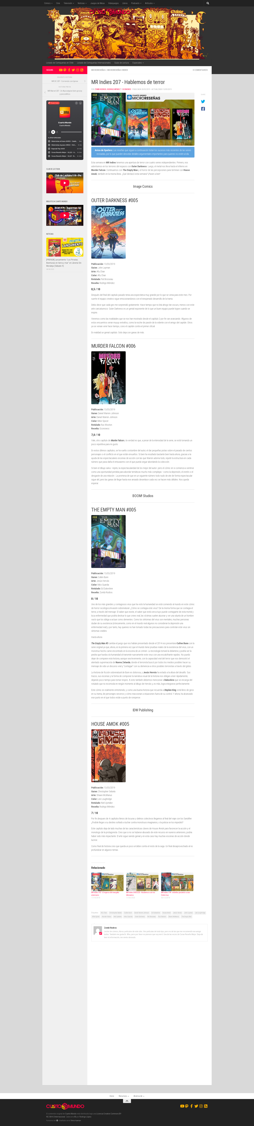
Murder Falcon (106, 917)
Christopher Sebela (115, 913)
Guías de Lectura (121, 63)
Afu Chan (104, 913)
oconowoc (126, 89)
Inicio (112, 1096)
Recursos (123, 1096)
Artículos (149, 3)
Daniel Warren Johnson (141, 913)
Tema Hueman (76, 1121)
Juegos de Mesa (97, 3)
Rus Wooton (162, 917)
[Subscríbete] (81, 70)
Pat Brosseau (151, 917)
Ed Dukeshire (155, 913)
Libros (125, 3)
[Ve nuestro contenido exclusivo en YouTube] (60, 70)
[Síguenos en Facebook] (69, 70)
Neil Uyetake (117, 917)
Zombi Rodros (100, 89)
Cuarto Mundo (70, 1114)
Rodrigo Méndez (114, 89)
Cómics (47, 3)
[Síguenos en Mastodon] (64, 70)
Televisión (68, 3)
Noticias (81, 3)
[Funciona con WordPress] (57, 1120)
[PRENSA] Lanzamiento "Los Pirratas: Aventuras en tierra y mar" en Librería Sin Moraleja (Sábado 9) (63, 262)
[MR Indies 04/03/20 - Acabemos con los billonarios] (142, 882)
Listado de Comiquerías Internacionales (94, 63)
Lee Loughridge (200, 913)
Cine (58, 3)
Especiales (137, 63)
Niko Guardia (128, 917)
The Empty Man (186, 917)
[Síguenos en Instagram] (77, 70)
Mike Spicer (95, 917)
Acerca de (138, 1096)
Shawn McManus (174, 917)
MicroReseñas (98, 70)
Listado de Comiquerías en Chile (59, 63)
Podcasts (135, 3)
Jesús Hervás (177, 913)
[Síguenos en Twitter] (73, 70)
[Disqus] (149, 980)
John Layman (188, 913)
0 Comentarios (200, 70)
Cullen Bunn (128, 913)
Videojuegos (113, 3)
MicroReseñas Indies (117, 70)
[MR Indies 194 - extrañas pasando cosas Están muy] (177, 882)
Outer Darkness (140, 917)
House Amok (166, 913)
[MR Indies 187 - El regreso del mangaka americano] (107, 882)
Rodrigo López (85, 1117)
